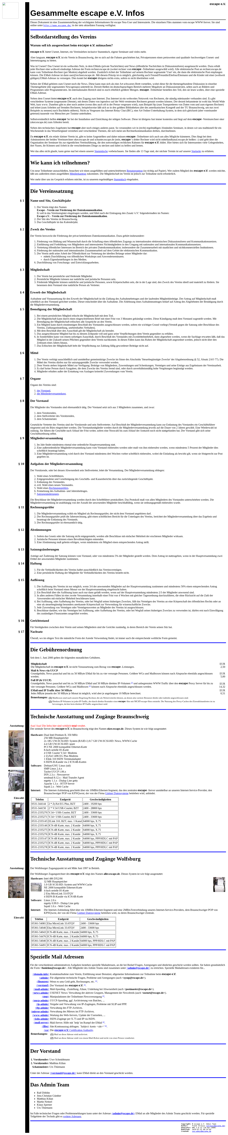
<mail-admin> (41, 989)
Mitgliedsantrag (78, 173)
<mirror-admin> (40, 1011)
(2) (132, 683)
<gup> (45, 996)
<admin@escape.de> (138, 968)
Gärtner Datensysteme (117, 793)
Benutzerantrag (135, 170)
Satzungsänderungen (48, 494)
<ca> (46, 1030)
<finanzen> (43, 981)
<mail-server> (41, 1022)
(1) (90, 686)
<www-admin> (40, 1015)
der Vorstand (43, 390)
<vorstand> (42, 985)
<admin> (44, 977)
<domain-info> (41, 974)
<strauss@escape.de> (215, 1126)
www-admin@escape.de (201, 1131)
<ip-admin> (42, 1004)
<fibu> (45, 1026)
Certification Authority (73, 1030)
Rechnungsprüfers (58, 488)
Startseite (196, 151)
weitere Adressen (72, 1116)
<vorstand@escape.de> (63, 1073)
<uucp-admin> (41, 1000)
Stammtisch (120, 179)
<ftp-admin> (42, 1007)
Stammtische (101, 151)
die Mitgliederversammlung (51, 393)
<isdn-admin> (41, 1018)
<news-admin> (41, 992)
